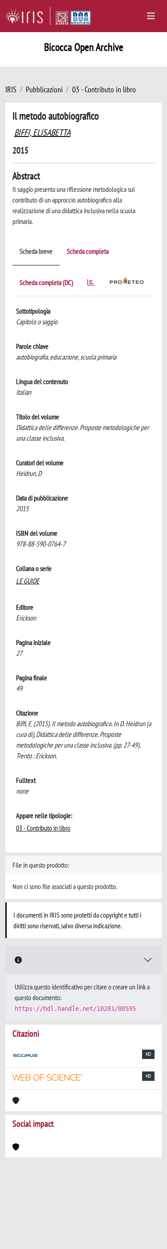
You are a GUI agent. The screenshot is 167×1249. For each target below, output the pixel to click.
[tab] (91, 284)
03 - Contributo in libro (104, 89)
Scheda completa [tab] (88, 251)
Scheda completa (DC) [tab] (46, 282)
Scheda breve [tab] (36, 251)
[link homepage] (27, 16)
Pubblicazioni (44, 89)
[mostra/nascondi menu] (151, 16)
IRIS (10, 89)
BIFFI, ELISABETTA (42, 132)
